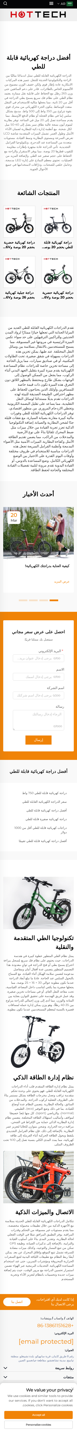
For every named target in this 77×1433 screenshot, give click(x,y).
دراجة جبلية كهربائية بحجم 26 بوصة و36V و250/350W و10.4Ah (19, 295)
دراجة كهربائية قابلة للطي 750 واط (44, 793)
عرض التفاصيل (58, 221)
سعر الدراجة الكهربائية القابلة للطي (44, 802)
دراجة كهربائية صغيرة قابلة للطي (46, 819)
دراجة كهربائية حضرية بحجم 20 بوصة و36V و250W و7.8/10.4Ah (19, 245)
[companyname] (38, 15)
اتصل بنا (16, 1302)
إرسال (38, 740)
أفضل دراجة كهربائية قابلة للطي (46, 810)
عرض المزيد (62, 581)
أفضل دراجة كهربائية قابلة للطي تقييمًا (43, 841)
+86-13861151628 (55, 1325)
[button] (54, 600)
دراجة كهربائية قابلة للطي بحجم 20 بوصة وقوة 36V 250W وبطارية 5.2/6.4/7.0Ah (58, 245)
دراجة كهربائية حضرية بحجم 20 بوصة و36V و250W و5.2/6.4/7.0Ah (57, 295)
